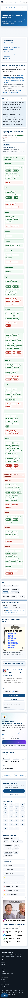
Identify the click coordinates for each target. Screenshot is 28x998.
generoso (8, 257)
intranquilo (8, 379)
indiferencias (14, 586)
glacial (14, 343)
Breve (16, 691)
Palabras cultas (8, 852)
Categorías (3, 981)
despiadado (9, 453)
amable (15, 298)
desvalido (8, 170)
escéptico (5, 80)
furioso (8, 495)
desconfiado (9, 313)
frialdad (8, 340)
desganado (20, 77)
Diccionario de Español (7, 7)
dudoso (17, 316)
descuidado (13, 173)
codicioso (8, 556)
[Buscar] (21, 2)
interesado (15, 92)
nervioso (16, 379)
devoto (15, 534)
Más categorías (8, 855)
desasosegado (9, 376)
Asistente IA (7, 56)
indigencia (13, 596)
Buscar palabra (14, 790)
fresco (16, 337)
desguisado (9, 418)
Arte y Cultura (14, 838)
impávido (18, 345)
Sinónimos (16, 7)
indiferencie (6, 586)
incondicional (15, 537)
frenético (19, 492)
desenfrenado (9, 487)
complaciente (9, 301)
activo (7, 204)
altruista (8, 255)
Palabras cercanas (8, 49)
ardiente (8, 484)
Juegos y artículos (5, 984)
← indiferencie (6, 775)
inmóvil (19, 391)
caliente (19, 352)
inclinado (8, 519)
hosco (7, 291)
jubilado (8, 396)
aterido (19, 340)
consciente (9, 465)
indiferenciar (6, 589)
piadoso (8, 468)
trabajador (8, 406)
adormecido (9, 443)
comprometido (14, 226)
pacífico (8, 504)
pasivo (7, 200)
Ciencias (12, 841)
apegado (5, 92)
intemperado (15, 495)
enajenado (17, 487)
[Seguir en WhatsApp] (12, 938)
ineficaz (8, 391)
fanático (8, 492)
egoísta (8, 262)
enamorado (9, 489)
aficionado (13, 516)
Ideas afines (7, 45)
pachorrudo (9, 423)
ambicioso (8, 553)
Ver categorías (14, 794)
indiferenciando (15, 589)
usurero (16, 558)
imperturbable (16, 367)
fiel (19, 516)
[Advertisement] (14, 30)
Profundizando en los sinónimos (12, 47)
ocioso (20, 396)
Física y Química (8, 845)
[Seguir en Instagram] (12, 932)
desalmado (18, 450)
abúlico (4, 77)
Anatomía (6, 838)
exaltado (8, 355)
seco (14, 294)
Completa (7, 691)
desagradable (9, 283)
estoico (8, 364)
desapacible (18, 283)
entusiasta (10, 92)
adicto (7, 516)
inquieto (17, 376)
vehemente (15, 303)
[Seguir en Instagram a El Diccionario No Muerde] (14, 911)
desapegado (14, 77)
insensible (5, 82)
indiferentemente (15, 592)
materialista (9, 558)
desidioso (16, 418)
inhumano (8, 461)
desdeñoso (16, 286)
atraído (19, 564)
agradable (8, 298)
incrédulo (8, 318)
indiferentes (6, 596)
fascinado (8, 566)
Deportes (19, 841)
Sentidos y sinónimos (9, 42)
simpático (8, 303)
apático (8, 77)
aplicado (13, 430)
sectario (8, 497)
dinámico (8, 207)
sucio (15, 178)
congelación (9, 335)
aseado (8, 182)
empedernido (9, 456)
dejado (13, 192)
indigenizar (22, 596)
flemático (14, 364)
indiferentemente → (20, 775)
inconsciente (15, 445)
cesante (19, 394)
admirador (8, 531)
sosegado (14, 504)
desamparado (9, 167)
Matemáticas (7, 848)
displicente (21, 78)
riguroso (15, 461)
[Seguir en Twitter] (12, 942)
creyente (8, 325)
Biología (6, 841)
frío (9, 80)
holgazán (14, 396)
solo (7, 173)
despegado (18, 289)
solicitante (18, 551)
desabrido (14, 281)
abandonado (21, 75)
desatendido (18, 167)
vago (14, 399)
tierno (13, 468)
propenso (8, 522)
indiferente (23, 7)
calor (14, 352)
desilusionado (9, 316)
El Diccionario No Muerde (7, 973)
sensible (16, 465)
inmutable (16, 370)
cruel (12, 450)
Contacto (3, 979)
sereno (8, 372)
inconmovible (9, 458)
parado (8, 394)
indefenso (15, 170)
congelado (8, 343)
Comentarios (7, 58)
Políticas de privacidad (9, 994)
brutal (7, 450)
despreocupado (14, 78)
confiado (8, 322)
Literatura (17, 845)
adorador (15, 531)
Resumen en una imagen (10, 54)
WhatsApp (3, 969)
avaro (14, 553)
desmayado (17, 443)
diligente (13, 204)
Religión (16, 852)
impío (16, 456)
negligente (8, 175)
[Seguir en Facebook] (12, 935)
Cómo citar (7, 51)
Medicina (15, 848)
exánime (8, 445)
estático (15, 389)
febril (13, 492)
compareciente (10, 551)
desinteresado (6, 78)
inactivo (17, 80)
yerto (7, 345)
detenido (8, 389)
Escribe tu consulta (7, 675)
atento (14, 564)
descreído (16, 313)
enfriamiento (9, 337)
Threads (3, 971)
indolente (22, 80)
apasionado (19, 90)
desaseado (8, 178)
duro (15, 453)
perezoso (16, 197)
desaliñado (16, 175)
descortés (8, 286)
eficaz (19, 403)
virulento (14, 500)
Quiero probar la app (14, 742)
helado (20, 343)
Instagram (3, 964)
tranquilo (8, 271)
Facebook (3, 962)
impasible (12, 80)
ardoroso (14, 484)
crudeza (16, 335)
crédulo (14, 322)
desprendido (15, 255)
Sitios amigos (4, 986)
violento (8, 500)
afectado (13, 561)
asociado (8, 564)
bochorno (8, 352)
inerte (13, 391)
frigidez (14, 340)
